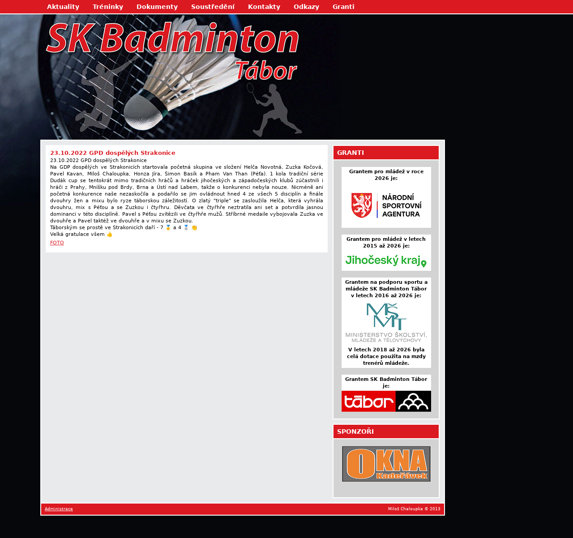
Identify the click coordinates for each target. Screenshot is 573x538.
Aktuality (63, 6)
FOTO (57, 243)
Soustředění (213, 6)
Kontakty (264, 6)
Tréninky (108, 6)
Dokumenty (157, 6)
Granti (344, 6)
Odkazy (306, 6)
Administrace (59, 509)
